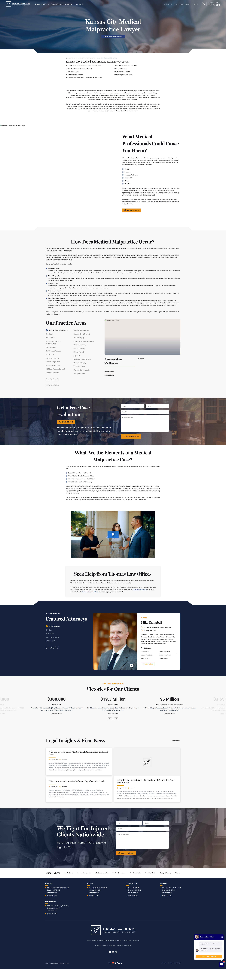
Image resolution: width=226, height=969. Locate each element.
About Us (95, 940)
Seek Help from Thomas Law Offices (126, 66)
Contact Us (136, 940)
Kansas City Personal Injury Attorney (86, 58)
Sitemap (171, 963)
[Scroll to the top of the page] (8, 962)
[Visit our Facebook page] (110, 952)
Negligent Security (165, 873)
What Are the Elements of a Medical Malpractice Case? (85, 78)
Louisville (98, 945)
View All (177, 873)
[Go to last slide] (49, 379)
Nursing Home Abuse (165, 655)
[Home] (66, 58)
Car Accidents (145, 651)
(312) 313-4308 (94, 896)
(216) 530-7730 (52, 914)
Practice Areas (126, 940)
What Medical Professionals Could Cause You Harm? (84, 66)
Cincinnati (127, 945)
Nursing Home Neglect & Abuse (164, 705)
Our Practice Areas (73, 72)
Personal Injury (145, 658)
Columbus (120, 945)
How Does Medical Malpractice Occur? (80, 69)
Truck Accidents (163, 658)
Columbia (112, 945)
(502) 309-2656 (52, 896)
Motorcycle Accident (146, 655)
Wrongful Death (178, 705)
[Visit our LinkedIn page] (116, 952)
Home (88, 940)
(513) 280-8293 (133, 896)
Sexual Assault (56, 705)
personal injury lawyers (140, 589)
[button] (58, 330)
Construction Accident (84, 873)
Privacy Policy (177, 963)
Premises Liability (113, 705)
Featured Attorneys (121, 69)
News (119, 940)
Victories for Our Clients (122, 72)
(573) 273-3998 (166, 896)
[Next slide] (55, 379)
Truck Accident (221, 705)
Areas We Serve (72, 58)
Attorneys (102, 940)
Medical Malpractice (164, 651)
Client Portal (164, 963)
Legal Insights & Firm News (123, 75)
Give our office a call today (90, 592)
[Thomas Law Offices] (18, 4)
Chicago (105, 945)
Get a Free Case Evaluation (76, 75)
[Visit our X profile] (113, 952)
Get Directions (52, 893)
